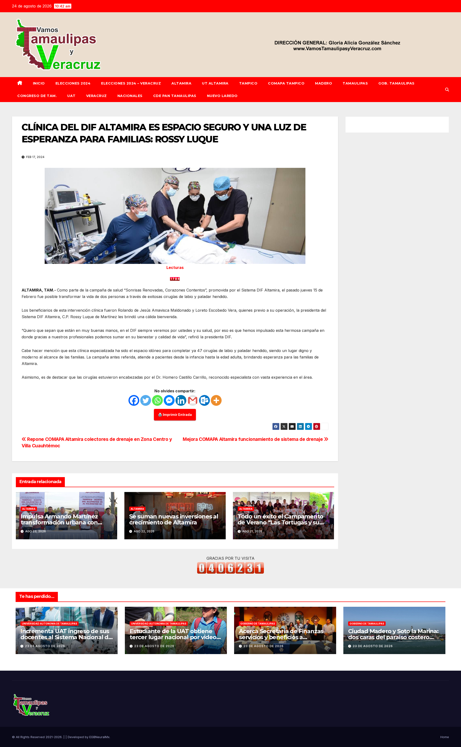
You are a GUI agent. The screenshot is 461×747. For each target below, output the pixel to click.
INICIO (39, 83)
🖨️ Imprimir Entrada (175, 415)
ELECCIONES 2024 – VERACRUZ (131, 83)
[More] (216, 400)
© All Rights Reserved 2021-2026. (37, 737)
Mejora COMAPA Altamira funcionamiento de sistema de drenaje (253, 439)
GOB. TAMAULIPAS (396, 83)
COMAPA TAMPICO (286, 83)
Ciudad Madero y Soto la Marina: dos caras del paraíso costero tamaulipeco (393, 637)
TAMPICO (248, 83)
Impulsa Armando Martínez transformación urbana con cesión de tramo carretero (59, 522)
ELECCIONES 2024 (73, 83)
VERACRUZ (96, 96)
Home (444, 737)
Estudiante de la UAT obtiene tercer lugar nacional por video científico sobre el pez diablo (173, 637)
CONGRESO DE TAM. (37, 96)
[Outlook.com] (204, 400)
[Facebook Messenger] (169, 400)
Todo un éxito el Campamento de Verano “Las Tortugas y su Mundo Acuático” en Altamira (280, 522)
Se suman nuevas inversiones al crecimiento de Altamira (173, 519)
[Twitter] (145, 400)
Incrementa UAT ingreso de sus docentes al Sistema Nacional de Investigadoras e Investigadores (66, 637)
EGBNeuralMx (99, 737)
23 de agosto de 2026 (45, 646)
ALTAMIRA (181, 83)
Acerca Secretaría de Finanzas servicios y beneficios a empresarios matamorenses (281, 637)
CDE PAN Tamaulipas (174, 96)
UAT (71, 96)
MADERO (323, 83)
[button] (447, 89)
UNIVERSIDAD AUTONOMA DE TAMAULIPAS (49, 623)
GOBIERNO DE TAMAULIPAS (257, 623)
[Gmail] (192, 400)
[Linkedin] (181, 400)
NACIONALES (130, 96)
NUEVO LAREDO (222, 96)
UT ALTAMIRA (215, 83)
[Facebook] (133, 400)
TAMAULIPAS (355, 83)
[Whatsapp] (157, 400)
